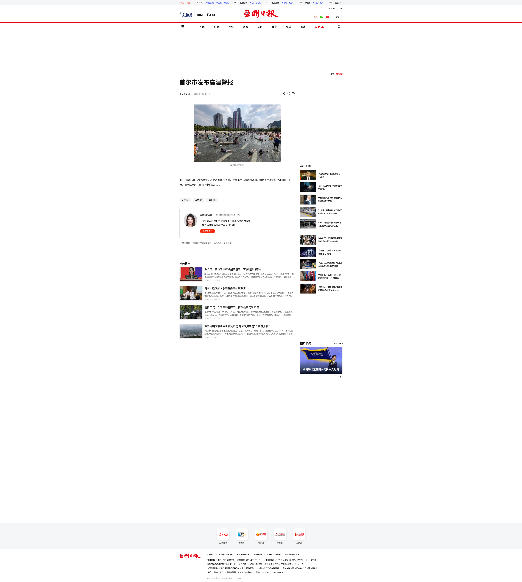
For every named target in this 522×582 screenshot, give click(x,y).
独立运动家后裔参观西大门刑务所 (219, 225)
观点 (303, 26)
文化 (259, 26)
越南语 (207, 14)
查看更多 (206, 231)
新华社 (242, 543)
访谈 (288, 26)
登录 (338, 17)
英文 (187, 14)
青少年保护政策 (243, 554)
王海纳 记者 (184, 94)
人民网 (299, 543)
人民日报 (223, 543)
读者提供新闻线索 (274, 554)
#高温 (185, 200)
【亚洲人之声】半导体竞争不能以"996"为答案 (226, 221)
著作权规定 (258, 554)
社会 (245, 26)
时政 (202, 26)
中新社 (280, 543)
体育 (274, 26)
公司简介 (210, 554)
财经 (216, 26)
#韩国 (212, 200)
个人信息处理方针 (226, 554)
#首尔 (198, 200)
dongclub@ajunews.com (272, 572)
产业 (231, 26)
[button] (336, 377)
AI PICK (319, 26)
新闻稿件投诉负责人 (293, 554)
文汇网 (261, 543)
